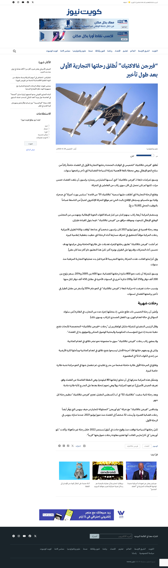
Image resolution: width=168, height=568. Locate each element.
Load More (107, 500)
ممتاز (46, 129)
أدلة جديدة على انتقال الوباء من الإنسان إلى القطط (75, 485)
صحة (90, 51)
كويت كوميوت (52, 51)
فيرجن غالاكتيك (132, 446)
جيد (46, 126)
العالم (133, 51)
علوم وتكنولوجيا (79, 51)
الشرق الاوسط (144, 51)
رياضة (109, 51)
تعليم (125, 51)
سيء (46, 132)
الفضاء (147, 446)
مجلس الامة (65, 51)
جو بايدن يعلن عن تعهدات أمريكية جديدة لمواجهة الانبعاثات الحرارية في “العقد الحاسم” (142, 486)
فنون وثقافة (100, 51)
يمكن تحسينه (43, 135)
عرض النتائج (30, 150)
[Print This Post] (84, 446)
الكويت (155, 51)
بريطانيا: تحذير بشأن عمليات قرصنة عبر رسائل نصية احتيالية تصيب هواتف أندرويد (108, 485)
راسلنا (134, 553)
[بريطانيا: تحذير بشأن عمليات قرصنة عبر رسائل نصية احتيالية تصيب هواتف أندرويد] (107, 479)
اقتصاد (117, 51)
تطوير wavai (131, 562)
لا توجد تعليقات (42, 138)
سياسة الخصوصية (146, 553)
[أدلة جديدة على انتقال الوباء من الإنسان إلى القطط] (74, 479)
